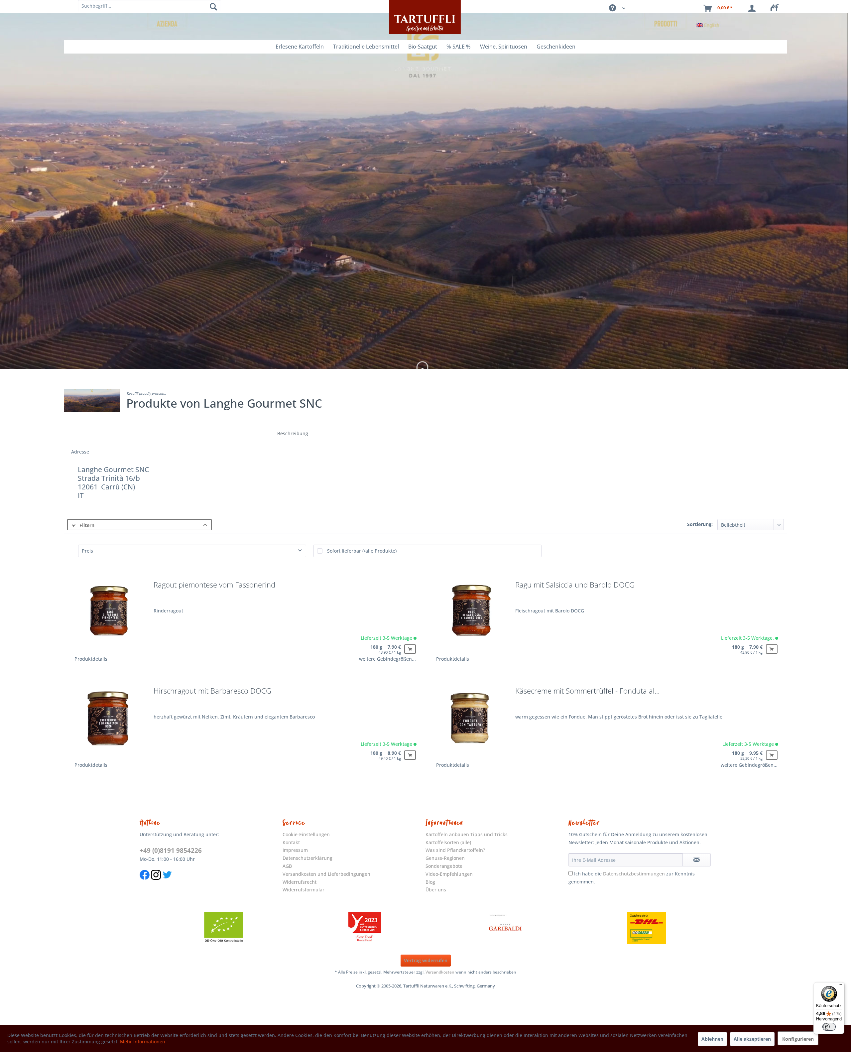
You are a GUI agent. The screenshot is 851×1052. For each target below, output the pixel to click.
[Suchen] (213, 6)
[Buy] (410, 649)
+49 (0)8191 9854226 (171, 850)
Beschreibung (292, 433)
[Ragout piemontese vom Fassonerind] (109, 615)
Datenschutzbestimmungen (634, 873)
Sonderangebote (444, 866)
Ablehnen (712, 1039)
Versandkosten (440, 972)
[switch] (829, 1027)
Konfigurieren (798, 1039)
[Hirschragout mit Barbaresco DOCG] (109, 721)
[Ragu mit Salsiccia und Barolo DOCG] (470, 615)
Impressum (295, 850)
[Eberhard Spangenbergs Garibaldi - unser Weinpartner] (505, 928)
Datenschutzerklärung (307, 858)
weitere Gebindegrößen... (387, 659)
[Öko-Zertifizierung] (224, 928)
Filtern (86, 525)
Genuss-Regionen (445, 858)
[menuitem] (776, 8)
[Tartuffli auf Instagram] (156, 883)
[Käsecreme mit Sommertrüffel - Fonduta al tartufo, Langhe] (470, 721)
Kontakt (291, 842)
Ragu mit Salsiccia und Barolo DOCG (575, 585)
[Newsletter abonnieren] (696, 859)
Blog (430, 882)
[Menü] (840, 986)
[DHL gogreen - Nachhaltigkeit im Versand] (646, 928)
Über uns (436, 889)
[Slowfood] (364, 928)
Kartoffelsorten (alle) (448, 842)
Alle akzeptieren (752, 1039)
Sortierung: (700, 524)
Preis (87, 551)
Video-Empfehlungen (449, 874)
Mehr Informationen (142, 1041)
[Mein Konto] (753, 8)
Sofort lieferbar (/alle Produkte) (362, 551)
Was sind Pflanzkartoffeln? (455, 850)
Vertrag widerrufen (425, 960)
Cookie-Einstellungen (306, 834)
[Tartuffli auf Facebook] (145, 883)
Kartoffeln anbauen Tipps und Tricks (467, 834)
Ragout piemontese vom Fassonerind (214, 585)
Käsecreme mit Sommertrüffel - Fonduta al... (587, 691)
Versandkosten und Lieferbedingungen (326, 874)
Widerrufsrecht (299, 882)
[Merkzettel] (776, 8)
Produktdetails (90, 659)
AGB (287, 866)
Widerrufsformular (303, 889)
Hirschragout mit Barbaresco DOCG (212, 691)
